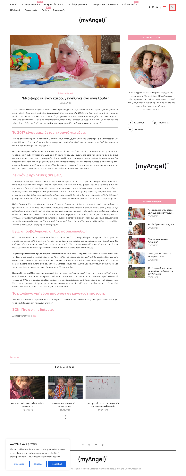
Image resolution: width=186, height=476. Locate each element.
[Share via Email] (73, 367)
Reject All (38, 463)
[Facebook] (149, 7)
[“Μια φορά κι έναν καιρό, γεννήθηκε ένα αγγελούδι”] (136, 214)
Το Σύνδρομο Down (77, 4)
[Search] (172, 7)
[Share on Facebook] (55, 367)
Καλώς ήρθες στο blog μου (161, 224)
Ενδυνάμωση (129, 3)
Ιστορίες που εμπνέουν (104, 4)
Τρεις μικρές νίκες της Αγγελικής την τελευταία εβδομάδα (102, 405)
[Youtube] (156, 7)
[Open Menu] (164, 7)
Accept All (57, 463)
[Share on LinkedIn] (61, 367)
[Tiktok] (160, 7)
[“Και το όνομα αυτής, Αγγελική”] (136, 243)
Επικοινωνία (31, 10)
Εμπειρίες (14, 357)
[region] (38, 454)
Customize (19, 463)
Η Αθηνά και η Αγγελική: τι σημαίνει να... (65, 405)
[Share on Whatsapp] (67, 367)
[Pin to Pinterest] (58, 367)
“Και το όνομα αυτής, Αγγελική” (158, 240)
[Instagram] (153, 7)
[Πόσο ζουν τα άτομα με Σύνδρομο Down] (136, 258)
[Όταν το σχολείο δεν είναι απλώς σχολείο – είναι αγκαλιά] (27, 387)
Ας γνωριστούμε (31, 3)
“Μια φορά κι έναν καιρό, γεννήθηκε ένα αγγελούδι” (161, 211)
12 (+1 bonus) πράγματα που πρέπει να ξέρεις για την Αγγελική (160, 271)
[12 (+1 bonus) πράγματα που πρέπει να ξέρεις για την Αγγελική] (136, 272)
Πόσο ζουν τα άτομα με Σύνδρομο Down (159, 255)
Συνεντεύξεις (60, 10)
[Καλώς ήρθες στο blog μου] (136, 229)
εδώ (34, 315)
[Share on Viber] (70, 367)
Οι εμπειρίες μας (52, 4)
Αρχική (13, 4)
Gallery (45, 9)
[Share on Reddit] (64, 367)
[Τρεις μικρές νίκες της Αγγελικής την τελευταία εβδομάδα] (103, 387)
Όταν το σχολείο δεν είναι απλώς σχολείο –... (27, 405)
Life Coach (15, 10)
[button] (65, 416)
